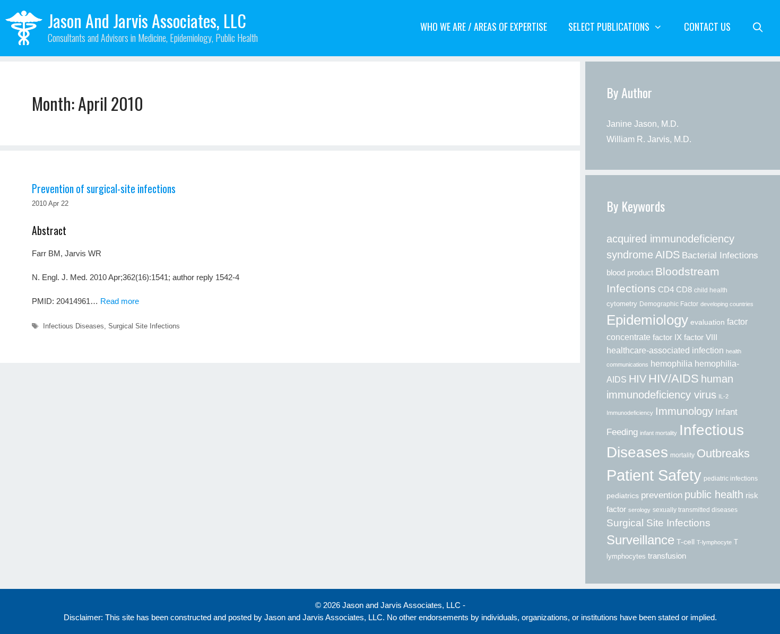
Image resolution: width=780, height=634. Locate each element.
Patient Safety (653, 475)
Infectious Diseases (73, 326)
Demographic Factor (668, 304)
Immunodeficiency (629, 413)
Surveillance (640, 540)
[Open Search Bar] (758, 26)
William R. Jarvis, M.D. (648, 139)
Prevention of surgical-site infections (104, 188)
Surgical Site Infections (144, 326)
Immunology (684, 411)
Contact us (707, 26)
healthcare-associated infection (665, 350)
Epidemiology (647, 320)
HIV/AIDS (673, 378)
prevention (661, 495)
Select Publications (608, 26)
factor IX (667, 337)
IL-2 (723, 396)
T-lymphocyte (714, 542)
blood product (629, 272)
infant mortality (658, 433)
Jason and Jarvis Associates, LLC (147, 20)
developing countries (726, 304)
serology (639, 510)
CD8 (684, 289)
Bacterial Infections (720, 255)
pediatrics (622, 495)
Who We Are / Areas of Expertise (483, 26)
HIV (637, 379)
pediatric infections (731, 478)
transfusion (667, 555)
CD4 (666, 289)
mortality (682, 455)
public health (713, 494)
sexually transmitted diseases (695, 510)
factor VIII (700, 337)
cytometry (621, 304)
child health (710, 290)
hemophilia (671, 363)
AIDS (667, 254)
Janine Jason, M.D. (642, 123)
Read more (119, 301)
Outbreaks (723, 453)
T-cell (686, 541)
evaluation (707, 322)
